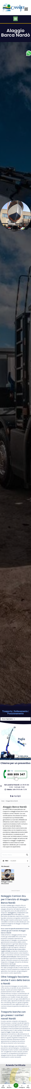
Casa (2, 801)
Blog (28, 1087)
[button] (15, 18)
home (3, 1087)
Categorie (22, 1087)
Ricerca (9, 1087)
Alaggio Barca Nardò (12, 801)
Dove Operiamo (7, 719)
